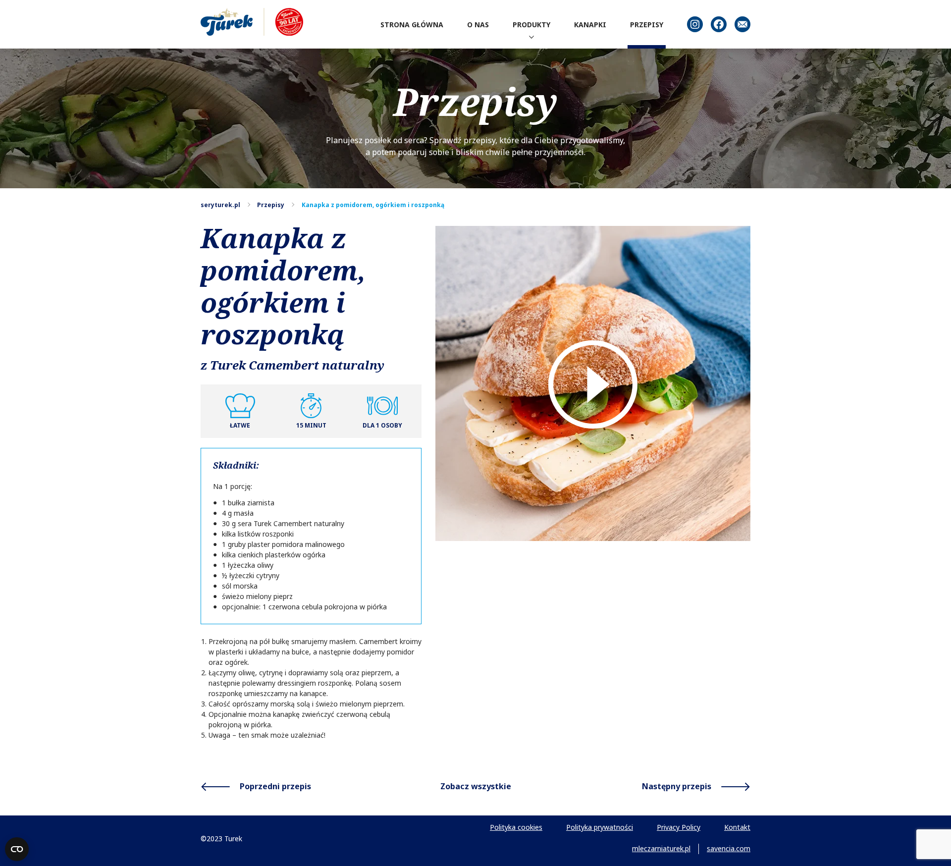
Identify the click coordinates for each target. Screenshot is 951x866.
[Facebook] (719, 24)
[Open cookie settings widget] (17, 849)
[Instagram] (695, 24)
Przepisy (270, 205)
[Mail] (742, 24)
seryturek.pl (220, 205)
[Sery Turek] (252, 22)
